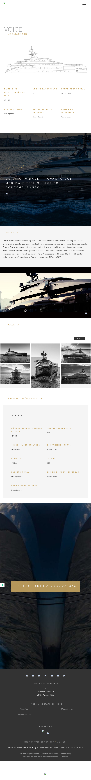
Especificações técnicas (35, 10)
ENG (26, 742)
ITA (31, 742)
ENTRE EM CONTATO (64, 585)
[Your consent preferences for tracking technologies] (2, 585)
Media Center (67, 709)
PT (56, 742)
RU (47, 742)
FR (51, 742)
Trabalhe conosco (24, 715)
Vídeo (11, 10)
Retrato (4, 10)
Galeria (20, 10)
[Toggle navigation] (84, 3)
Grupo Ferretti (59, 748)
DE (64, 742)
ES (42, 742)
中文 (37, 742)
